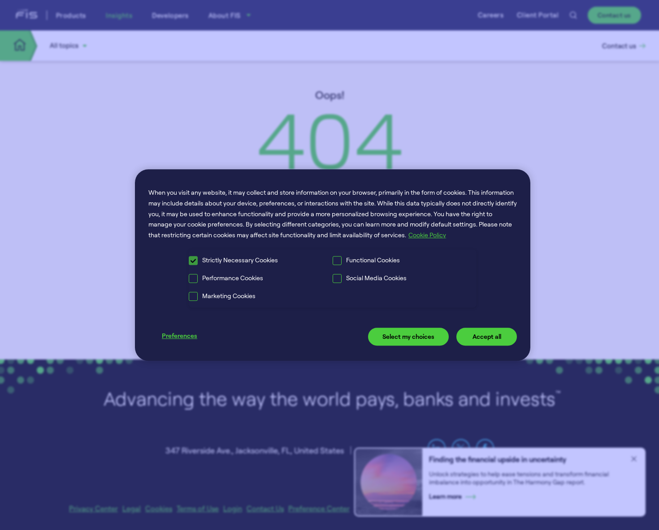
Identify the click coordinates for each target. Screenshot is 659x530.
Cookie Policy (427, 235)
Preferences (179, 335)
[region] (332, 265)
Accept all (487, 336)
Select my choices (408, 336)
